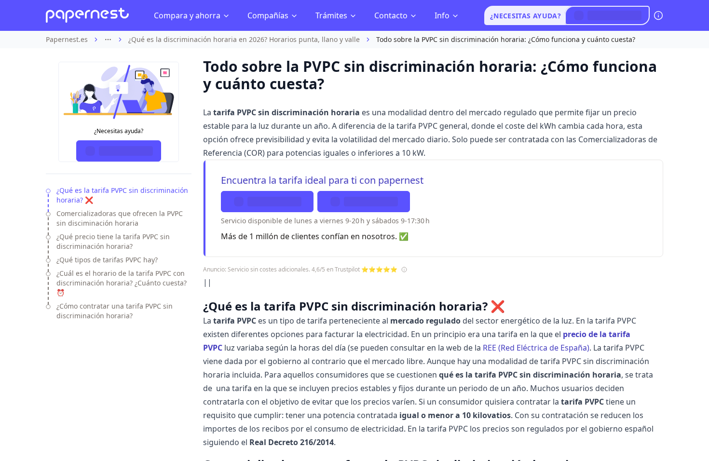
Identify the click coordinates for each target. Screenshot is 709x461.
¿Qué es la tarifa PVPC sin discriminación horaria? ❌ (122, 195)
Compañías (267, 15)
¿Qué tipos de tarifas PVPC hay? (107, 259)
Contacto (391, 15)
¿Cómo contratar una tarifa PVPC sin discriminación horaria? (114, 310)
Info (442, 15)
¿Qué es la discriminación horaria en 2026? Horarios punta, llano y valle (244, 39)
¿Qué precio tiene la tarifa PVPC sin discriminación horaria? (113, 241)
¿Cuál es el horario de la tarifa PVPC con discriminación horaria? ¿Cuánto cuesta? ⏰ (121, 283)
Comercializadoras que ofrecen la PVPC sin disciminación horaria (119, 218)
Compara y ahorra (187, 15)
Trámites (331, 15)
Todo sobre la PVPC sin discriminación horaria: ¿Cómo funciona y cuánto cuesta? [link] (505, 39)
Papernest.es (67, 39)
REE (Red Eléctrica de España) (536, 347)
